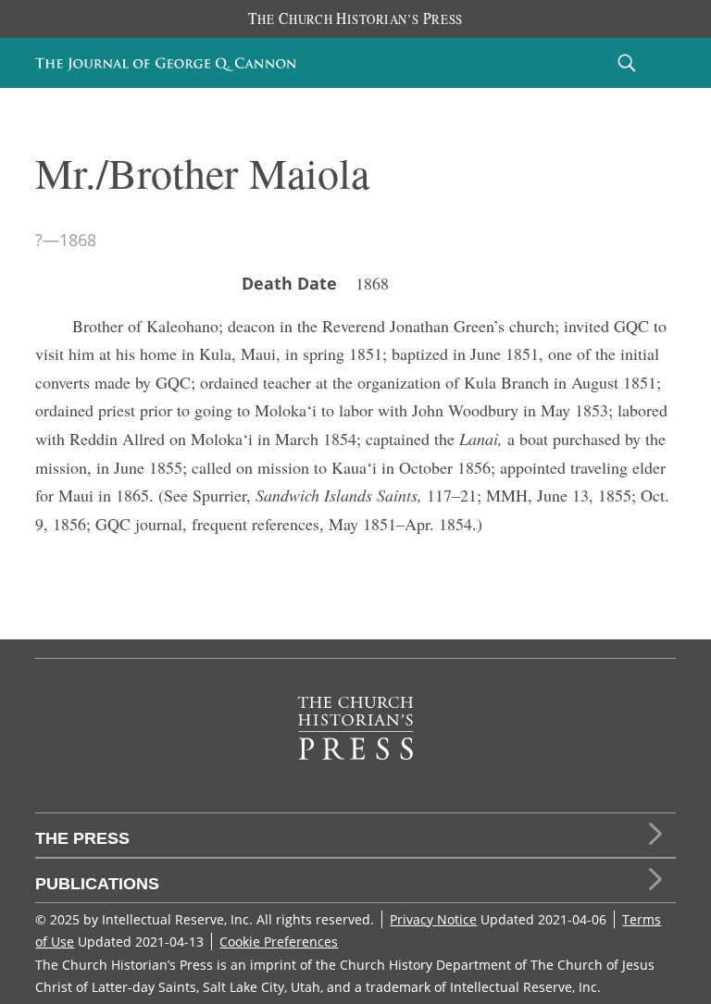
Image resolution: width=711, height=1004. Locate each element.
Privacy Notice (433, 919)
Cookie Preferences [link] (278, 941)
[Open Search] (626, 62)
